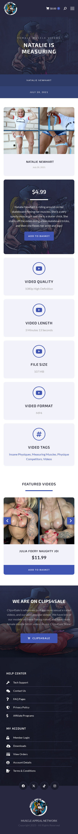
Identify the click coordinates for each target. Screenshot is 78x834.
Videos (47, 459)
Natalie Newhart (39, 80)
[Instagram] (54, 786)
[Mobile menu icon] (72, 8)
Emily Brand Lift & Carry (39, 551)
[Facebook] (23, 786)
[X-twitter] (33, 786)
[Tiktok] (44, 786)
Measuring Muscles (44, 454)
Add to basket (39, 236)
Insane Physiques (20, 454)
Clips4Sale (41, 638)
